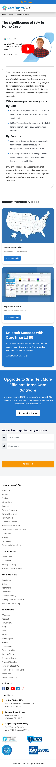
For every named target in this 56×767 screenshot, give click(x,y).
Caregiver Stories (9, 658)
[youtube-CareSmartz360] (12, 689)
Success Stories (8, 654)
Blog (4, 626)
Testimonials (7, 517)
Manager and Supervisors (13, 599)
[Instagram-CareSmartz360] (22, 689)
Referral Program (9, 514)
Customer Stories (9, 521)
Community (7, 646)
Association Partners (11, 525)
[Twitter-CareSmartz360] (7, 688)
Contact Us (7, 533)
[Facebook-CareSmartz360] (3, 689)
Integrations (7, 502)
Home (4, 15)
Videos (11, 15)
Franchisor (6, 560)
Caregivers (6, 591)
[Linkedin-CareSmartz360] (18, 689)
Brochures (6, 673)
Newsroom (7, 622)
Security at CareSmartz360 (14, 529)
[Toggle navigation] (51, 8)
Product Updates (9, 662)
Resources (8, 609)
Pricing (5, 498)
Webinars (6, 615)
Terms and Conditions (11, 545)
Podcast (5, 618)
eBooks (5, 634)
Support (5, 506)
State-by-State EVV (10, 665)
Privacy (5, 537)
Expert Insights (8, 650)
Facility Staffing (9, 564)
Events (5, 630)
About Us (6, 490)
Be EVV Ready (27, 2)
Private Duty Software (11, 568)
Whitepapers (7, 638)
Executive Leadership (11, 603)
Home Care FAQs (9, 677)
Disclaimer (6, 541)
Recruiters (6, 587)
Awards (5, 494)
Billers (4, 583)
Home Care (7, 556)
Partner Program (9, 510)
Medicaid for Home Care (13, 669)
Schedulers (6, 580)
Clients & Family (9, 595)
